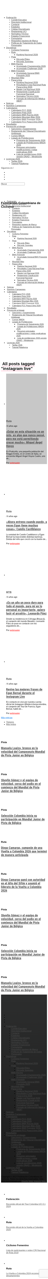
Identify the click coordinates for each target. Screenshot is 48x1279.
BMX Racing (17, 64)
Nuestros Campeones (16, 106)
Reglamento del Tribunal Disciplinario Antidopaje (27, 316)
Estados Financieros (20, 36)
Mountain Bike (17, 78)
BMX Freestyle (18, 71)
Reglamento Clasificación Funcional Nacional (28, 93)
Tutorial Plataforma (19, 163)
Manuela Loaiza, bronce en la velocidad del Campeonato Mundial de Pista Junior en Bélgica (23, 751)
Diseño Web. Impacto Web (34, 1181)
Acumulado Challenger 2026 (29, 68)
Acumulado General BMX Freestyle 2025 (28, 74)
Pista (13, 57)
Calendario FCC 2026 (21, 110)
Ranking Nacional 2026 (27, 55)
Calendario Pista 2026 (21, 113)
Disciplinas (11, 48)
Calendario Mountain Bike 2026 (25, 117)
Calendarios (11, 108)
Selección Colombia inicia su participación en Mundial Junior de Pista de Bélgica (23, 819)
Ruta (13, 52)
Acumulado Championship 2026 (31, 66)
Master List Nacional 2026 (28, 89)
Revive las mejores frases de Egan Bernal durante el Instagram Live (24, 693)
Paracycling (16, 80)
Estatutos (15, 27)
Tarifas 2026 (16, 161)
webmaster (15, 463)
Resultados (11, 124)
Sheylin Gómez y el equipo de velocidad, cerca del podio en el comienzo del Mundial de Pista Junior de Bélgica (21, 785)
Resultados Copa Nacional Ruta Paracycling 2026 (31, 86)
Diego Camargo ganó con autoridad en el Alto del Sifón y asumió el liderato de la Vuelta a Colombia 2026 (23, 885)
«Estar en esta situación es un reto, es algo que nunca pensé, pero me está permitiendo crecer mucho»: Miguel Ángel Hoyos (25, 439)
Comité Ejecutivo (19, 20)
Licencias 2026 (13, 159)
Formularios (16, 38)
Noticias (10, 103)
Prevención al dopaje (15, 126)
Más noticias (6, 718)
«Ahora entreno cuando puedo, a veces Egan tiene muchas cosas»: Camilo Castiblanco (26, 525)
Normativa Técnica (19, 34)
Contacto (15, 24)
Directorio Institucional (21, 22)
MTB (9, 592)
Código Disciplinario (20, 29)
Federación (11, 17)
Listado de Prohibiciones (22, 138)
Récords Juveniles (24, 62)
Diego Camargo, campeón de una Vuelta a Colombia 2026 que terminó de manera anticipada (24, 851)
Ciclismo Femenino (20, 50)
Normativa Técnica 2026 (27, 96)
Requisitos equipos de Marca (24, 41)
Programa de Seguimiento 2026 (30, 140)
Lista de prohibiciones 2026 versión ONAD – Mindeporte (29, 155)
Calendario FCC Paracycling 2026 (27, 122)
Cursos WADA (17, 136)
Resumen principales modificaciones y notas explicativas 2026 (26, 149)
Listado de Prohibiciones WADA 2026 (30, 327)
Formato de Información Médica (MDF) (30, 283)
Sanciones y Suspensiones (23, 129)
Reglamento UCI (18, 31)
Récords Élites (23, 59)
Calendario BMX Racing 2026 (25, 115)
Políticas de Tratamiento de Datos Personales (25, 228)
